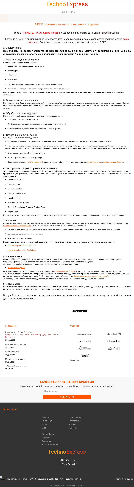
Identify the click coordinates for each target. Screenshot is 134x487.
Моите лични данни (16, 268)
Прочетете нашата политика (67, 479)
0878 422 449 (67, 464)
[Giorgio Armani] (114, 334)
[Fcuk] (84, 355)
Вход (44, 428)
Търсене (73, 428)
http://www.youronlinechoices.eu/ (22, 245)
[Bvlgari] (84, 341)
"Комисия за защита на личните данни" (91, 276)
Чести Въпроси (76, 417)
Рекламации (47, 420)
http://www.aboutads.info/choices (22, 250)
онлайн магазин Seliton (64, 271)
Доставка (46, 437)
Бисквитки (46, 441)
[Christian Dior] (114, 341)
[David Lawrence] (84, 348)
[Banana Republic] (84, 334)
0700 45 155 (68, 11)
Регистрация (75, 420)
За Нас (45, 424)
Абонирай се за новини (16, 366)
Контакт (72, 424)
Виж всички (10, 368)
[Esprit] (114, 348)
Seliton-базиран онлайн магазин (17, 226)
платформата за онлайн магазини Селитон (105, 162)
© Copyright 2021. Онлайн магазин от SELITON (67, 485)
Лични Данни (48, 434)
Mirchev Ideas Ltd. (35, 162)
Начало (45, 417)
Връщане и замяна (51, 444)
